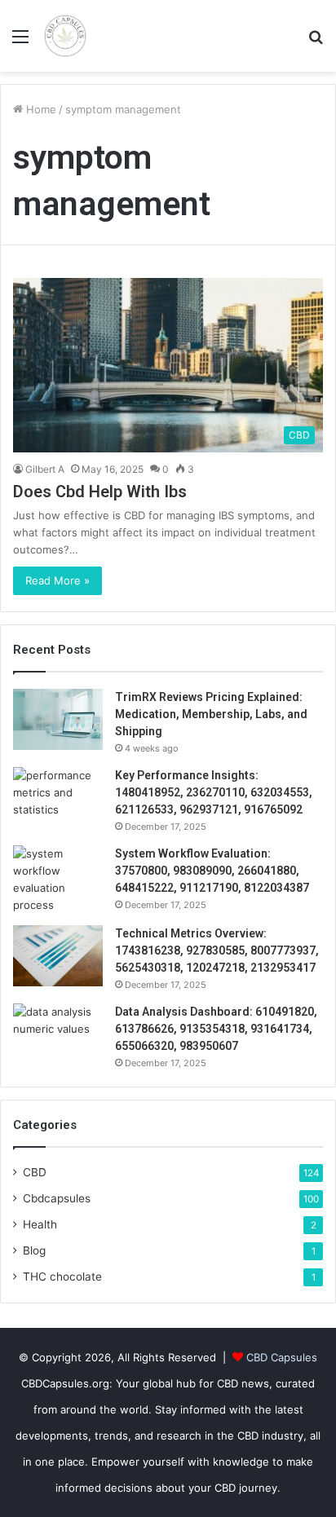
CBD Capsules (281, 1357)
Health (40, 1224)
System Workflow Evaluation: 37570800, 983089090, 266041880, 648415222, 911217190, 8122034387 (212, 870)
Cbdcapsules (57, 1198)
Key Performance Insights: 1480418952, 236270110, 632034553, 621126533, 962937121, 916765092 (213, 792)
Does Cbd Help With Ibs (100, 491)
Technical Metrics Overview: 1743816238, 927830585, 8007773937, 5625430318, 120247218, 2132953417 (217, 950)
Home (39, 109)
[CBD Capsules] (65, 35)
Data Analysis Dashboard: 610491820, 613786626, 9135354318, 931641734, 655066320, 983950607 (216, 1028)
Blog (34, 1250)
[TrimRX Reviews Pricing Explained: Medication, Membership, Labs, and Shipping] (58, 719)
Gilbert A (44, 469)
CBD (34, 1172)
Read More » (57, 580)
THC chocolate (62, 1276)
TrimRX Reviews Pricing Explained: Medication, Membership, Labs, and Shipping (211, 714)
